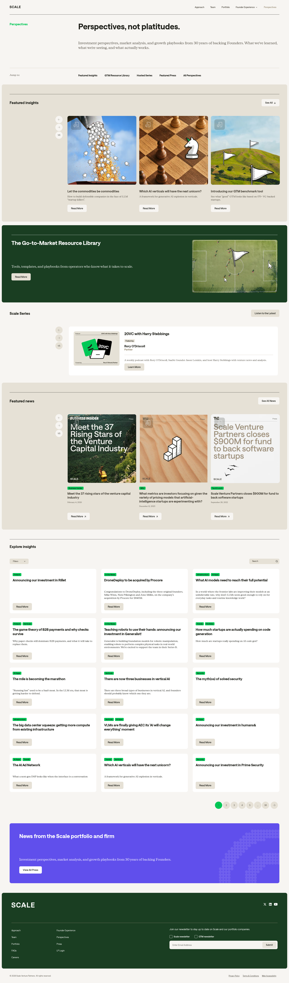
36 (265, 805)
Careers (15, 957)
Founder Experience (66, 930)
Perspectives (270, 7)
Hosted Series (144, 75)
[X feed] (265, 904)
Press (59, 944)
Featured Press (168, 75)
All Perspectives (192, 75)
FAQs (13, 950)
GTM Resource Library (117, 75)
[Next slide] (59, 127)
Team (213, 7)
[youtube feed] (276, 904)
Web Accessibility (269, 976)
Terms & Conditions (251, 976)
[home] (15, 7)
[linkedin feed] (270, 904)
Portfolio (226, 7)
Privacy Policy (234, 976)
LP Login (61, 950)
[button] (247, 7)
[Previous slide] (59, 119)
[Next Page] (274, 805)
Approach (199, 7)
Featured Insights (87, 75)
